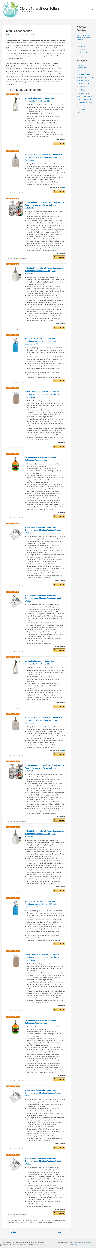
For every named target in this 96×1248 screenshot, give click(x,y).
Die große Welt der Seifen (39, 8)
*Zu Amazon (60, 143)
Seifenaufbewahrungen (14, 35)
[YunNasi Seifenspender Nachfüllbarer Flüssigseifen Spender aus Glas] (15, 104)
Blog (91, 9)
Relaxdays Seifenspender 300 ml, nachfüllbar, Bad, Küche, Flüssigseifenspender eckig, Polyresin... (43, 157)
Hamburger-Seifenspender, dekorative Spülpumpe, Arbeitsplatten (40, 458)
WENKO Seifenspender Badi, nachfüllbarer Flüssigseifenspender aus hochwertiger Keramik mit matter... (44, 394)
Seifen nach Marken (83, 80)
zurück (12, 1232)
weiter (61, 1232)
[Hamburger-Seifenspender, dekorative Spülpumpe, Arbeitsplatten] (15, 463)
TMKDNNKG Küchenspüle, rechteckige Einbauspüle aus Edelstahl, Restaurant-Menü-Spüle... (43, 530)
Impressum (88, 1242)
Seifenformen (81, 106)
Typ (78, 112)
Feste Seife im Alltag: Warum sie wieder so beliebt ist (84, 38)
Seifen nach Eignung (83, 71)
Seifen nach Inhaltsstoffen (85, 77)
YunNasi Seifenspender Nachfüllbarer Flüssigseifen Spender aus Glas (40, 99)
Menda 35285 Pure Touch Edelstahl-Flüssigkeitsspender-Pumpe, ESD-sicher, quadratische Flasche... (41, 341)
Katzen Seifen (81, 49)
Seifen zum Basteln (83, 93)
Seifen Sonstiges (82, 87)
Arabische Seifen (82, 52)
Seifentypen (81, 109)
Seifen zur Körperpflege (85, 96)
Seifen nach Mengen (83, 83)
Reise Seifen (81, 46)
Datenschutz (73, 1245)
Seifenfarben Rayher (83, 43)
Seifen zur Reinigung (84, 99)
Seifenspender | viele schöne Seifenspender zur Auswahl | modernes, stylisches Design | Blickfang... (44, 205)
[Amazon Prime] (62, 187)
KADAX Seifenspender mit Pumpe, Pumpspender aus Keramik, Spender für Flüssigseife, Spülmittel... (45, 271)
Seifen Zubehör (82, 90)
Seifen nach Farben (83, 74)
